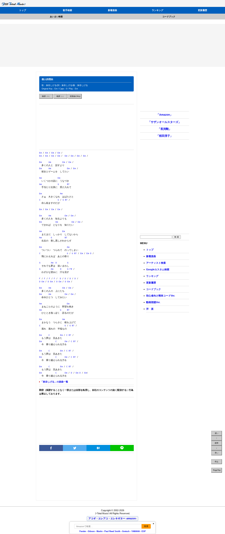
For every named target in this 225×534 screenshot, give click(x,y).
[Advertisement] (112, 45)
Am (50, 162)
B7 (68, 184)
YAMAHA (135, 531)
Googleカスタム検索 (157, 269)
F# (71, 269)
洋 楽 (150, 309)
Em (40, 152)
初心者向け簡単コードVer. (160, 295)
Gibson (91, 531)
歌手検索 (67, 10)
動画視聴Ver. (153, 302)
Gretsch (125, 531)
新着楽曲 (112, 10)
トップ (22, 10)
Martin (99, 531)
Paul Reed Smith (112, 531)
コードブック (168, 16)
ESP (144, 531)
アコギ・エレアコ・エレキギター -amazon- (112, 518)
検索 (146, 526)
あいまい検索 (56, 16)
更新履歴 (202, 10)
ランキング (157, 10)
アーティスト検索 (156, 263)
